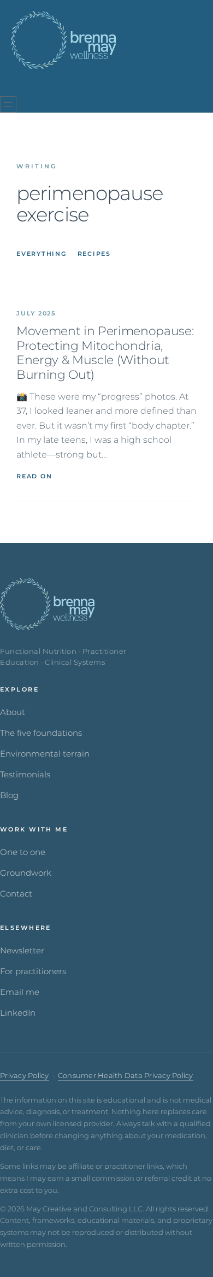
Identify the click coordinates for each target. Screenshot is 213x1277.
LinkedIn (18, 1013)
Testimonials (25, 775)
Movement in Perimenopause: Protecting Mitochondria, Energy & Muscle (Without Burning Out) (104, 353)
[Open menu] (8, 104)
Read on (34, 476)
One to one (22, 852)
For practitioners (33, 971)
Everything (41, 253)
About (12, 712)
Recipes (94, 253)
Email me (19, 992)
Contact (16, 894)
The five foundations (41, 733)
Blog (9, 795)
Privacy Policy (24, 1075)
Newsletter (22, 951)
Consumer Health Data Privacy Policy (125, 1075)
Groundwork (25, 873)
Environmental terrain (45, 754)
